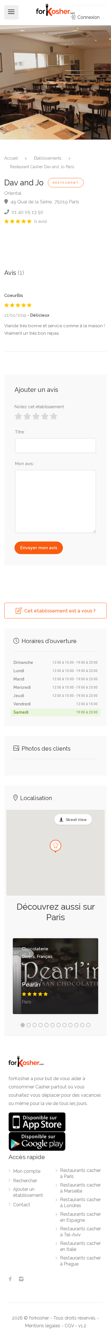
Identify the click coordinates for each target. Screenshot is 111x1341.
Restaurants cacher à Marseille (80, 1188)
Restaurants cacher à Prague (80, 1261)
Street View (76, 820)
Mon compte (26, 1171)
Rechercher (25, 1180)
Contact (21, 1204)
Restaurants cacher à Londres (80, 1202)
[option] (55, 82)
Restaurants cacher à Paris (80, 1173)
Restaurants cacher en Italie (80, 1246)
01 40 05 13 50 (27, 212)
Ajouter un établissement (28, 1192)
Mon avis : (25, 463)
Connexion (88, 17)
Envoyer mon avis (38, 547)
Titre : (20, 432)
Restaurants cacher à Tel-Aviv (80, 1231)
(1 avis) (40, 221)
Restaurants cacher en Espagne (80, 1217)
